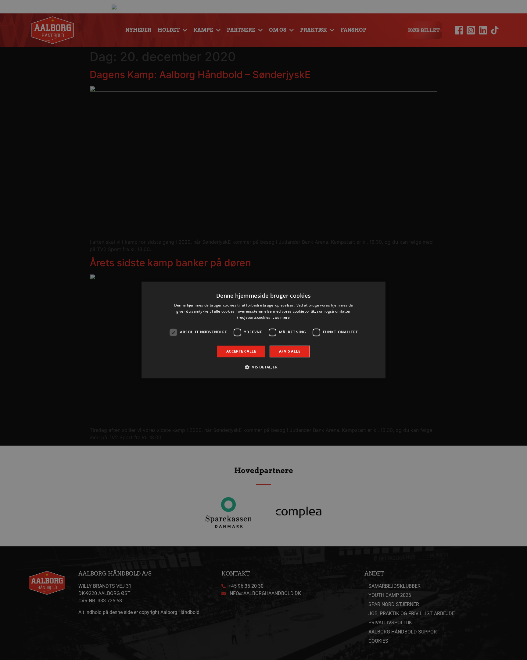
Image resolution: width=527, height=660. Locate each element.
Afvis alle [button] (289, 351)
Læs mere (281, 317)
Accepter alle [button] (241, 351)
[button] (263, 367)
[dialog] (263, 330)
